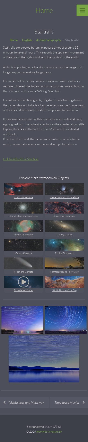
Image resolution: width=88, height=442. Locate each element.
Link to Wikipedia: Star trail (20, 159)
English (27, 40)
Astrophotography (48, 40)
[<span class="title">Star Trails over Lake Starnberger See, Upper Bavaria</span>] (22, 320)
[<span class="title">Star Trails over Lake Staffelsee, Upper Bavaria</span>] (66, 320)
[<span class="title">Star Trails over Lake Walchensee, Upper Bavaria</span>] (44, 358)
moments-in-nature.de (49, 431)
